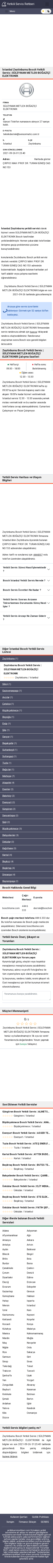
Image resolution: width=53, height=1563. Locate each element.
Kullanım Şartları (18, 1517)
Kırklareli (6, 1319)
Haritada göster (42, 159)
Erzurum (6, 1286)
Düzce (5, 1417)
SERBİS (45, 1522)
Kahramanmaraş (35, 1333)
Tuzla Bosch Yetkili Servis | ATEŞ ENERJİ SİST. (26, 1143)
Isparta (30, 1300)
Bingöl (30, 1254)
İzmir (5, 1310)
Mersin (5, 1305)
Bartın (30, 1398)
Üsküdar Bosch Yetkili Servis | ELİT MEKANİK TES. (26, 1186)
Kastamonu (8, 1314)
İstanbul (31, 1305)
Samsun (6, 1356)
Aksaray (31, 1384)
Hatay (5, 1300)
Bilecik (5, 1254)
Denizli (30, 1272)
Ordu (29, 1347)
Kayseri (30, 1314)
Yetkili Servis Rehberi (20, 4)
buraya (33, 332)
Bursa (30, 1263)
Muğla (30, 1338)
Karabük (31, 1408)
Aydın (5, 1249)
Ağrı (29, 1235)
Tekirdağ (6, 1366)
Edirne (30, 1277)
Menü (12, 11)
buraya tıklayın (10, 1456)
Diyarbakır (7, 1277)
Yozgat (30, 1380)
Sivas (29, 1361)
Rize (4, 1352)
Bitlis (5, 1258)
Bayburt (6, 1389)
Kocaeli (6, 1324)
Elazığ (5, 1282)
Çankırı (30, 1268)
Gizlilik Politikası (40, 1517)
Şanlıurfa (7, 1375)
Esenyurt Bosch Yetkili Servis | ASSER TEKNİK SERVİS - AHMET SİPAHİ (26, 1133)
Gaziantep (7, 1291)
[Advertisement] (26, 40)
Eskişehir (31, 1286)
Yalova (5, 1408)
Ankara (30, 1240)
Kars (29, 1310)
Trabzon (6, 1370)
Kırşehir (31, 1319)
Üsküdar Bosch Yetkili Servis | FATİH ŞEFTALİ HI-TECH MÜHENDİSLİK (26, 1207)
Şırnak (5, 1398)
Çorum (5, 1272)
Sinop (5, 1361)
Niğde (5, 1347)
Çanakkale (7, 1268)
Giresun (30, 1291)
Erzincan (31, 1282)
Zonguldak (7, 1384)
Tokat (30, 1366)
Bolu (29, 1258)
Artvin (30, 1244)
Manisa (6, 1333)
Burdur (5, 1263)
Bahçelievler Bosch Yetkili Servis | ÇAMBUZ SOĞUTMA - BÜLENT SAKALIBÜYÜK (26, 1175)
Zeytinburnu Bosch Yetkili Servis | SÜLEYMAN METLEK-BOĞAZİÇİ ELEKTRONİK (22, 669)
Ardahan (6, 1403)
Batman (31, 1394)
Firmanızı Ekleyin (27, 1522)
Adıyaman (32, 1230)
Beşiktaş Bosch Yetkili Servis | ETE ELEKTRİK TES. (26, 1196)
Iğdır (29, 1403)
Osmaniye (32, 1413)
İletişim (10, 1522)
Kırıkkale (6, 1394)
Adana (5, 1230)
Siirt (29, 1356)
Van (4, 1380)
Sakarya (31, 1352)
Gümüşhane (8, 1296)
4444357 (38, 554)
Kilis (4, 1413)
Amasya (6, 1240)
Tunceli (30, 1370)
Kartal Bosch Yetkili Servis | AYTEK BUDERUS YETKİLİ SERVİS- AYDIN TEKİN (26, 1154)
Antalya (6, 1244)
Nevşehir (31, 1342)
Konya (30, 1324)
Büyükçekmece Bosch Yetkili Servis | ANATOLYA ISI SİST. (26, 1122)
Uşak (29, 1375)
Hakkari (30, 1296)
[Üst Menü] (47, 4)
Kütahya (6, 1328)
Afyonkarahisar (10, 1235)
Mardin (5, 1338)
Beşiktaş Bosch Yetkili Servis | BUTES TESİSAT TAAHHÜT (26, 1165)
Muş (4, 1342)
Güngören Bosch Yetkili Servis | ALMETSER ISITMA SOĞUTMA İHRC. (26, 1111)
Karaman (31, 1389)
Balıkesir (31, 1249)
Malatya (31, 1328)
